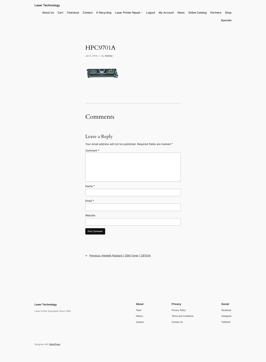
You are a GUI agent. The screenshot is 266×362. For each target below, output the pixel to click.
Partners (215, 12)
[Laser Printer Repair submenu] (142, 12)
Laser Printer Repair (127, 12)
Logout (150, 12)
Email (89, 200)
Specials (226, 20)
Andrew (109, 55)
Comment (92, 150)
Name (90, 186)
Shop (228, 12)
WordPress (54, 344)
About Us (48, 12)
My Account (166, 12)
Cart (60, 12)
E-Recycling (103, 12)
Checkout (73, 12)
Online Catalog (197, 12)
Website (90, 215)
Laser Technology (47, 5)
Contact (88, 12)
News (181, 12)
